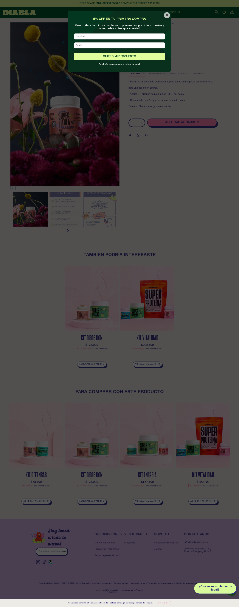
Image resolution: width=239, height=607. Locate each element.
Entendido (163, 603)
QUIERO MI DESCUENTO (119, 56)
